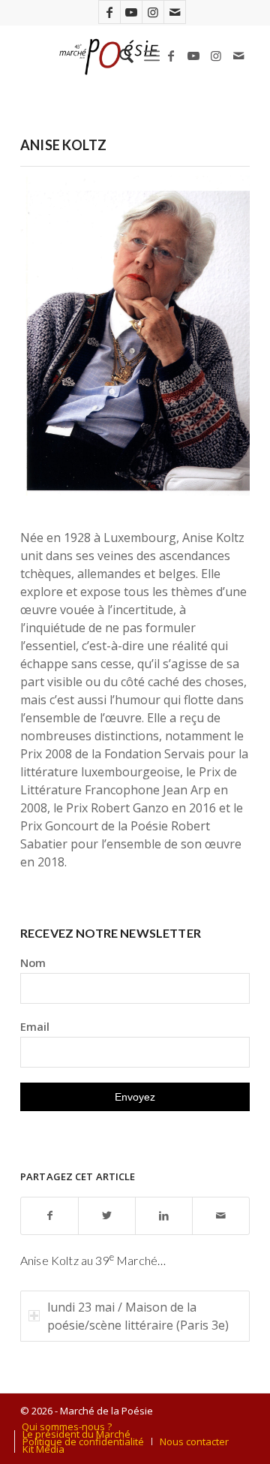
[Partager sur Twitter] (107, 1215)
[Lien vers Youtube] (131, 12)
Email (35, 1026)
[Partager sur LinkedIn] (164, 1215)
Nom (33, 962)
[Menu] (152, 56)
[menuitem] (119, 56)
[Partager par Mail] (221, 1215)
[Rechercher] (119, 56)
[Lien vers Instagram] (153, 12)
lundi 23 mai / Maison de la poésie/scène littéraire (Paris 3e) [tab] (138, 1316)
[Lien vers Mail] (174, 12)
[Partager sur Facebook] (49, 1215)
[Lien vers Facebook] (109, 12)
